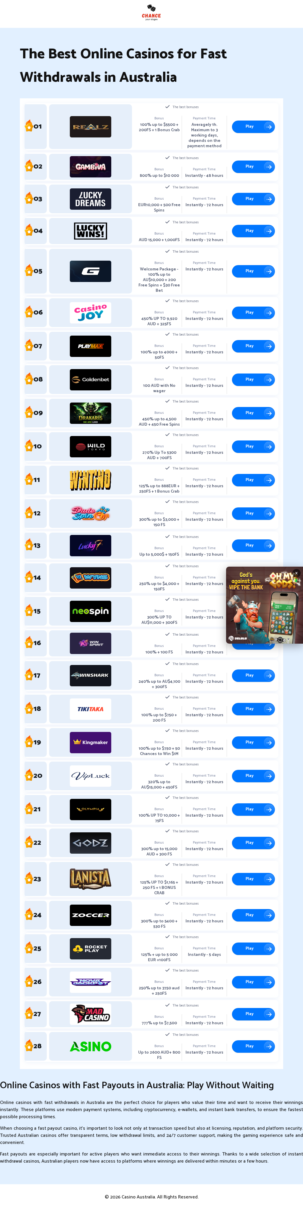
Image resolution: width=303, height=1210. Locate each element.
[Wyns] (90, 578)
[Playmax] (90, 346)
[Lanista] (90, 879)
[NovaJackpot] (90, 982)
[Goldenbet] (90, 379)
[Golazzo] (90, 271)
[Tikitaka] (90, 709)
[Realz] (90, 126)
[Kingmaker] (90, 742)
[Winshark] (90, 675)
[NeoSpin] (90, 611)
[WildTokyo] (90, 446)
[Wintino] (90, 480)
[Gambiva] (90, 166)
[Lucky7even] (90, 545)
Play (250, 126)
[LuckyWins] (90, 231)
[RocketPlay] (90, 948)
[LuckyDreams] (90, 199)
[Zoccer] (90, 915)
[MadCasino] (90, 1014)
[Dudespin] (90, 513)
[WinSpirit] (90, 643)
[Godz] (90, 843)
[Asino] (90, 1046)
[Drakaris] (90, 413)
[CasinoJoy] (90, 312)
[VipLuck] (90, 776)
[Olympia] (90, 809)
